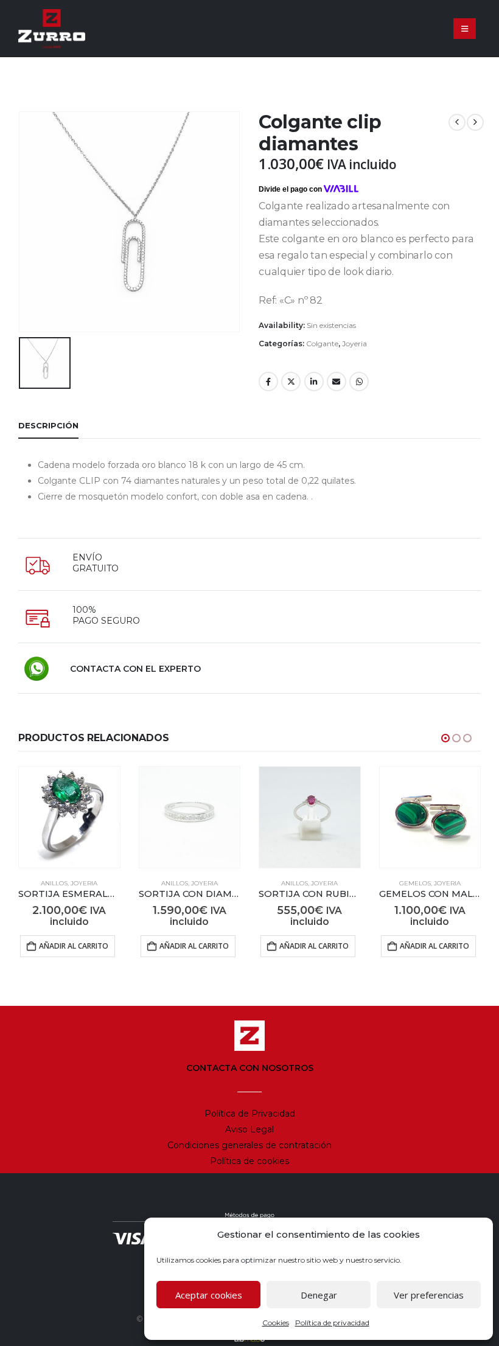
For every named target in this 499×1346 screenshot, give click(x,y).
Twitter (291, 381)
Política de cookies (249, 1161)
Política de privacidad (332, 1322)
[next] (475, 122)
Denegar (319, 1295)
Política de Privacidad (249, 1113)
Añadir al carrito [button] (73, 946)
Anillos (54, 883)
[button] (464, 28)
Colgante (322, 343)
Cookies (275, 1322)
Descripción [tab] (48, 425)
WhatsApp (359, 381)
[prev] (457, 122)
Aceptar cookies (208, 1295)
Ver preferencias (429, 1295)
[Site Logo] (51, 28)
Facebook (268, 381)
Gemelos (415, 883)
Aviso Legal (249, 1129)
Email (336, 381)
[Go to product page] (69, 817)
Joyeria (354, 343)
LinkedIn (314, 381)
